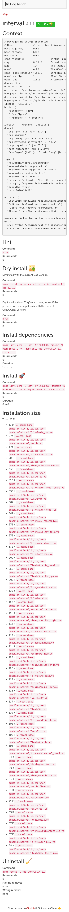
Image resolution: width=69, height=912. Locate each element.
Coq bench (17, 4)
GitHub (30, 908)
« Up (5, 14)
